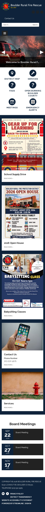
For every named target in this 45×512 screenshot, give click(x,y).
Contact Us (9, 18)
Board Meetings (22, 424)
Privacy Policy (17, 494)
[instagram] (37, 13)
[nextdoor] (33, 13)
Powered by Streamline (13, 503)
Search (35, 25)
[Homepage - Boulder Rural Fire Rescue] (22, 6)
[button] (3, 51)
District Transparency (21, 497)
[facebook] (41, 13)
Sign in (28, 503)
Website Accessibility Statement (17, 500)
